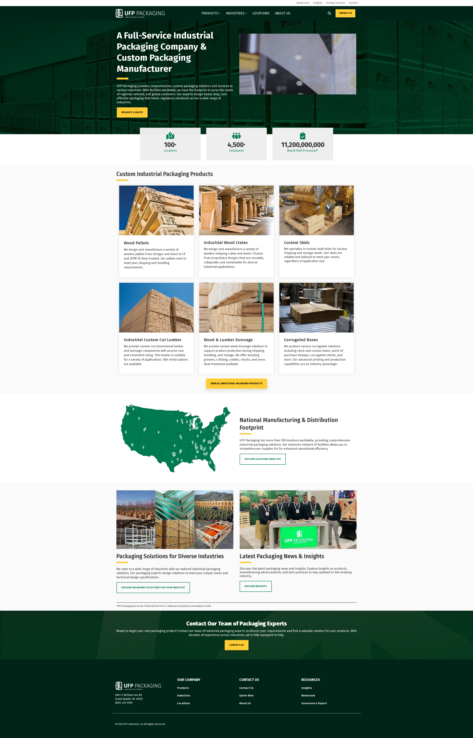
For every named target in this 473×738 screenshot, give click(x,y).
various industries (129, 90)
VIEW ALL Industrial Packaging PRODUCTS (237, 383)
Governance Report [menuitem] (314, 703)
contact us (236, 645)
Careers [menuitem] (353, 2)
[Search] (329, 13)
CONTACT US (345, 13)
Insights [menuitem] (317, 2)
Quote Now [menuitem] (246, 695)
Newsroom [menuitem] (303, 2)
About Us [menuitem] (245, 703)
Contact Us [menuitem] (246, 688)
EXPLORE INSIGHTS (256, 586)
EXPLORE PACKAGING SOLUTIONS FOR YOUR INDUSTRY (153, 587)
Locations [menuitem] (183, 703)
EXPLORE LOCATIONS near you (263, 459)
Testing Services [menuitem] (335, 2)
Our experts (185, 94)
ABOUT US (282, 13)
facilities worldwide (163, 90)
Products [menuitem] (183, 688)
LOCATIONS (260, 13)
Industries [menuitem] (183, 695)
